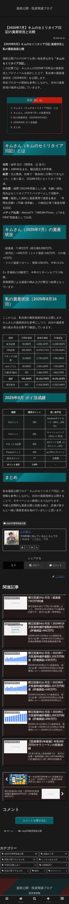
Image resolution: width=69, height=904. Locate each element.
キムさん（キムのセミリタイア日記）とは (35, 108)
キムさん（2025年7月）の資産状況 (32, 112)
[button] (34, 565)
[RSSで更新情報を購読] (36, 547)
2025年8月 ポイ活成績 (25, 122)
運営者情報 (34, 893)
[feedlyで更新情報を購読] (32, 547)
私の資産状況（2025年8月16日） (31, 117)
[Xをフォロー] (27, 547)
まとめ (16, 127)
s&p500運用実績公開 (15, 523)
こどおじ (25, 531)
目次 (30, 100)
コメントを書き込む (34, 820)
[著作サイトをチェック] (22, 547)
